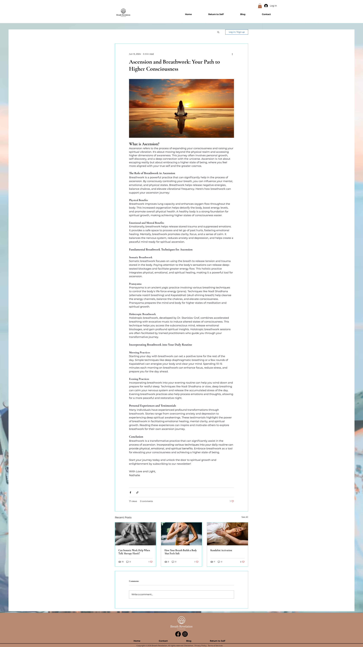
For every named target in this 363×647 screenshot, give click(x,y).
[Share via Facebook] (130, 492)
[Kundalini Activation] (227, 533)
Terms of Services (215, 645)
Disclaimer (188, 645)
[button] (260, 5)
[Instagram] (185, 634)
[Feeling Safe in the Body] (135, 533)
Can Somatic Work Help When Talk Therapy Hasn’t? (134, 552)
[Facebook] (178, 634)
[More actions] (232, 54)
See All (244, 517)
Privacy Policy (201, 645)
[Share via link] (137, 492)
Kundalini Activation (221, 550)
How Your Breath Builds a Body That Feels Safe (180, 552)
